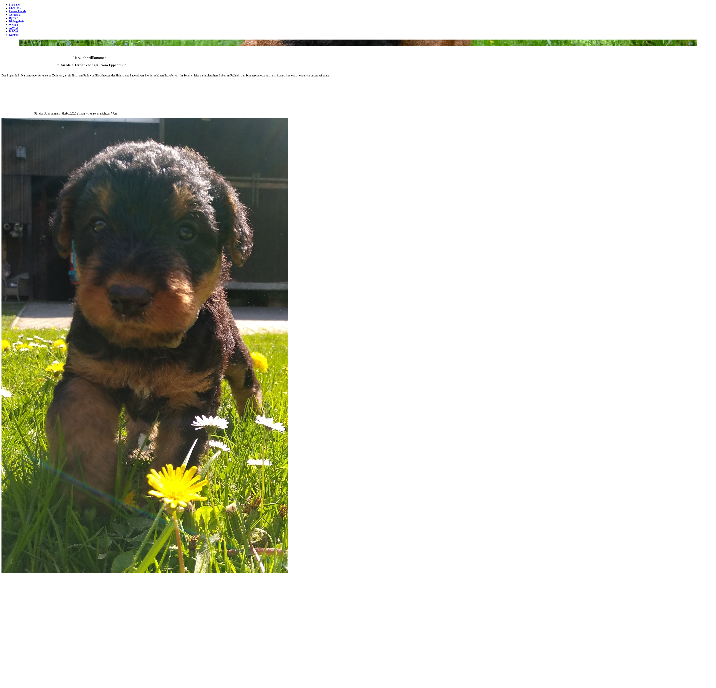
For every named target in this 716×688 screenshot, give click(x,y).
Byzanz (13, 18)
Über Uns (15, 8)
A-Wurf (13, 28)
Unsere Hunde (17, 11)
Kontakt (13, 34)
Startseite (14, 4)
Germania (15, 14)
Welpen (13, 24)
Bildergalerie (16, 21)
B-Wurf (13, 31)
